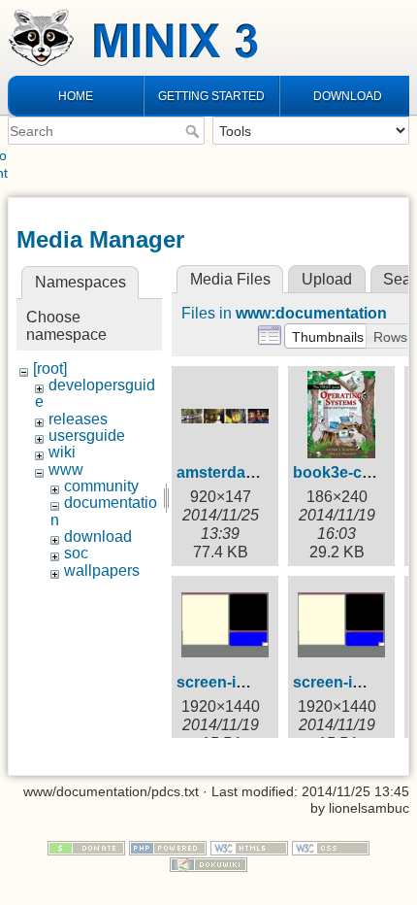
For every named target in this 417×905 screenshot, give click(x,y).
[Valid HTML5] (249, 847)
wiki (62, 452)
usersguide (86, 435)
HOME (75, 96)
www (65, 469)
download (98, 536)
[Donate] (86, 847)
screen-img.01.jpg (241, 682)
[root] (50, 368)
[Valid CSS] (330, 847)
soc (76, 553)
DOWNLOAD (347, 96)
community (101, 486)
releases (78, 419)
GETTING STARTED (211, 96)
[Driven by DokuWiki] (208, 863)
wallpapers (102, 570)
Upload (327, 279)
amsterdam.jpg (231, 472)
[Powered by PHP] (168, 847)
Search (194, 131)
